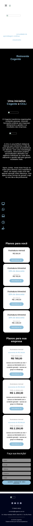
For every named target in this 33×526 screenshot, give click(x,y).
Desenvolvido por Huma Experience (16, 521)
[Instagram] (18, 503)
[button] (5, 5)
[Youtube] (15, 503)
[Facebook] (21, 503)
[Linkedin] (12, 503)
